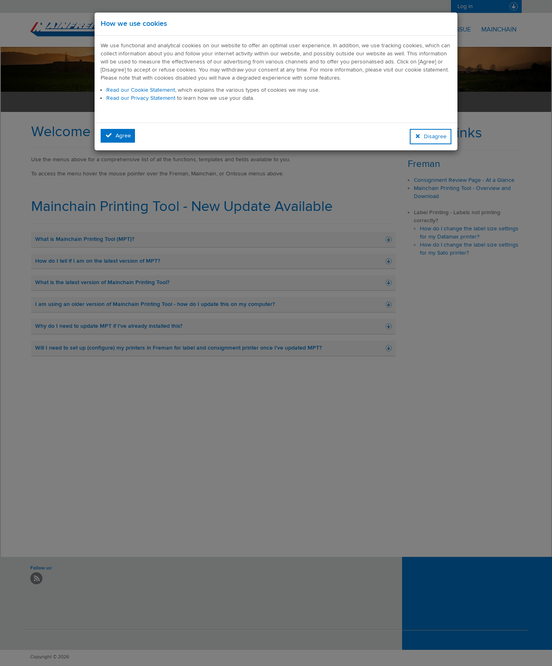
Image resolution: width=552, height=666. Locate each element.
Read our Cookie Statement (140, 89)
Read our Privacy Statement (140, 98)
